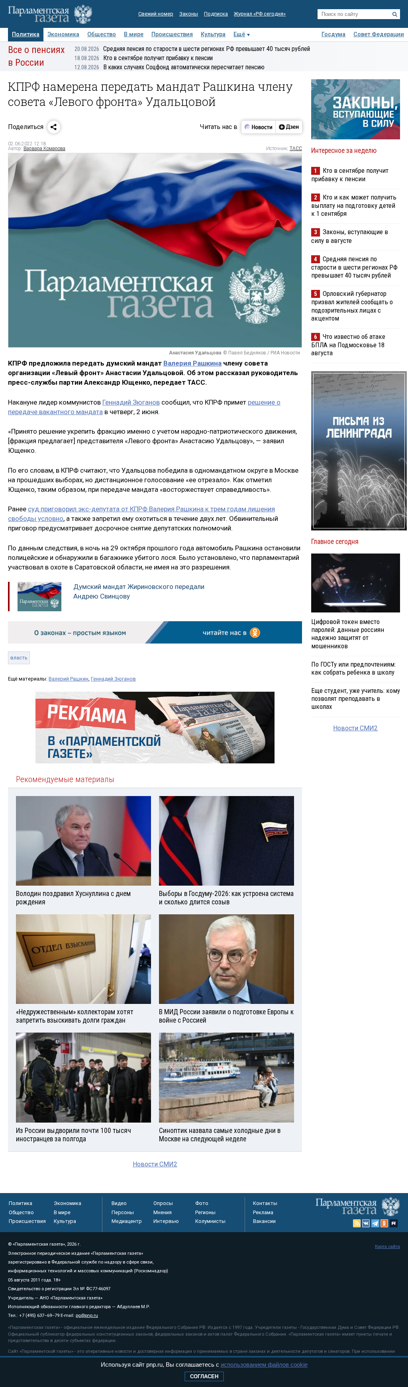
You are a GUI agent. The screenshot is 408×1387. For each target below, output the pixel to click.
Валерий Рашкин (68, 679)
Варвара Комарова (44, 148)
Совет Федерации (378, 34)
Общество (101, 34)
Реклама (263, 1212)
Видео (119, 1203)
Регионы (205, 1212)
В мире (133, 34)
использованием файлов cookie (264, 1364)
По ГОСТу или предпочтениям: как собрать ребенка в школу (353, 668)
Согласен (204, 1376)
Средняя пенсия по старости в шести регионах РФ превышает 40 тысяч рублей (192, 49)
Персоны (123, 1212)
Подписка (216, 14)
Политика (25, 34)
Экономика (63, 34)
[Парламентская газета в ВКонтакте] (366, 1223)
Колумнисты (210, 1221)
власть (18, 658)
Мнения (162, 1212)
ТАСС (296, 148)
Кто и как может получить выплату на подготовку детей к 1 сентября (353, 205)
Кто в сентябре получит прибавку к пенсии (144, 58)
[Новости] (258, 127)
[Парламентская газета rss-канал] (357, 1223)
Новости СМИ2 (155, 1164)
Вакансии (264, 1221)
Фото (201, 1203)
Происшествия (172, 34)
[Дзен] (288, 127)
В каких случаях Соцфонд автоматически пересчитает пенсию (170, 67)
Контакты (265, 1203)
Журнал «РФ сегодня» (260, 14)
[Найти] (395, 14)
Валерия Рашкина (192, 363)
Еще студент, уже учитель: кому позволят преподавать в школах (355, 698)
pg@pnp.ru (87, 1315)
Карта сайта (387, 1246)
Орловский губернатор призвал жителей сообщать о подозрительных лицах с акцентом (352, 306)
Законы (188, 14)
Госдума (333, 34)
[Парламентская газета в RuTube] (394, 1223)
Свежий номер (155, 14)
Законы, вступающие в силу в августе (349, 236)
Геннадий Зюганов (131, 402)
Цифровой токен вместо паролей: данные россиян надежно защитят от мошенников (347, 633)
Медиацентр (127, 1221)
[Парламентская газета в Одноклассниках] (384, 1223)
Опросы (163, 1203)
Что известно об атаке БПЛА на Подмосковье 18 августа (348, 345)
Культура (213, 34)
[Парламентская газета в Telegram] (375, 1223)
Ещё (239, 34)
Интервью (166, 1221)
